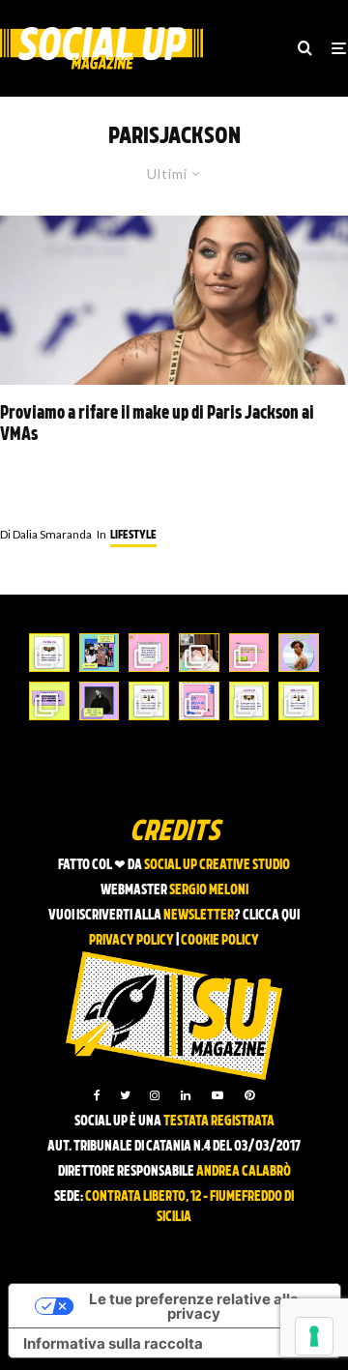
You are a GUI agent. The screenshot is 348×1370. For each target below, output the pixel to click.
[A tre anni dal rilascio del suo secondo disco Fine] (298, 652)
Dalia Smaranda (46, 534)
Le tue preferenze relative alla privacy (194, 1306)
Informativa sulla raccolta (113, 1343)
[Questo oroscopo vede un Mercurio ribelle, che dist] (49, 652)
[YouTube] (217, 1095)
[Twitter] (125, 1095)
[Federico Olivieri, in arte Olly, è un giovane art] (199, 652)
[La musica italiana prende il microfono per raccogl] (149, 652)
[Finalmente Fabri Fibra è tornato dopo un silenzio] (99, 701)
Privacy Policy (131, 941)
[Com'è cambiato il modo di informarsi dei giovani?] (49, 701)
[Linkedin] (185, 1095)
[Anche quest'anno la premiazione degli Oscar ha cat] (199, 701)
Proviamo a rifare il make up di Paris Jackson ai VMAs (157, 425)
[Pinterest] (249, 1095)
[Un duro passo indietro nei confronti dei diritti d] (99, 652)
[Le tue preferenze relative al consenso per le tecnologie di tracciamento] (314, 1336)
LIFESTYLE (133, 535)
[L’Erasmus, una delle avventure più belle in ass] (249, 652)
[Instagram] (154, 1095)
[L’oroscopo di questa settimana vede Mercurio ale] (298, 701)
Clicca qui (271, 916)
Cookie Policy (220, 941)
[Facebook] (97, 1095)
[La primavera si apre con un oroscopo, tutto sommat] (149, 701)
